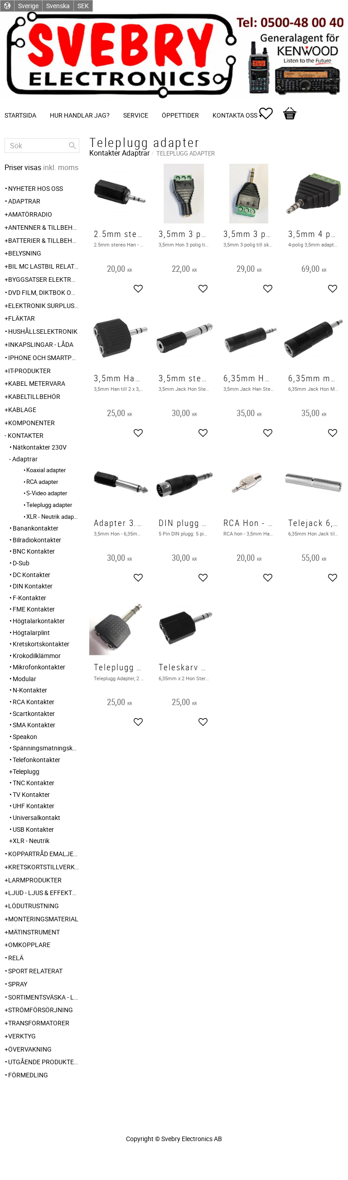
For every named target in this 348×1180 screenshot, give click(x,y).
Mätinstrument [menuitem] (34, 932)
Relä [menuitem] (16, 957)
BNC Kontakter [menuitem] (34, 551)
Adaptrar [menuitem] (24, 201)
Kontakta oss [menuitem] (235, 115)
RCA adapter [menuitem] (42, 482)
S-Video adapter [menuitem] (46, 493)
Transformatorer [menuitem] (38, 1023)
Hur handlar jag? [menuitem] (80, 115)
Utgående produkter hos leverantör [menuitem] (43, 1061)
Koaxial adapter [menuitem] (46, 470)
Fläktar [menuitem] (21, 318)
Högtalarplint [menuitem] (31, 632)
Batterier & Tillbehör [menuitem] (43, 240)
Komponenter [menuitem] (31, 422)
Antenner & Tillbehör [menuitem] (43, 227)
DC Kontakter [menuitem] (31, 574)
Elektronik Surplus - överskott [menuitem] (43, 305)
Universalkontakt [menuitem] (36, 817)
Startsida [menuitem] (20, 115)
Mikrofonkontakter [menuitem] (39, 667)
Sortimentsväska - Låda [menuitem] (43, 997)
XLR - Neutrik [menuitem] (31, 840)
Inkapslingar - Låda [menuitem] (40, 344)
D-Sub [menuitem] (21, 563)
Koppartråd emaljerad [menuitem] (43, 853)
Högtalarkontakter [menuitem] (39, 620)
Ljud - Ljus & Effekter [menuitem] (43, 892)
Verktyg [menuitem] (22, 1036)
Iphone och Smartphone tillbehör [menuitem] (43, 357)
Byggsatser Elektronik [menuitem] (43, 279)
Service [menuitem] (135, 115)
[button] (270, 113)
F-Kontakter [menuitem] (29, 597)
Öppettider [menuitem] (180, 115)
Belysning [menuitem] (24, 253)
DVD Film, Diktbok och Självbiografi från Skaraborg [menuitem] (43, 292)
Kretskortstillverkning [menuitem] (43, 866)
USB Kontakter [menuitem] (33, 829)
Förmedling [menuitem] (28, 1075)
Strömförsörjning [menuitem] (40, 1009)
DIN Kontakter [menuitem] (33, 586)
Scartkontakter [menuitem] (34, 713)
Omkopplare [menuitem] (29, 944)
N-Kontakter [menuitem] (30, 690)
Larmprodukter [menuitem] (35, 880)
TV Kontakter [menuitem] (31, 794)
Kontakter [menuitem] (26, 435)
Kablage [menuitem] (22, 409)
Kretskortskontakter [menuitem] (41, 644)
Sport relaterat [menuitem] (35, 971)
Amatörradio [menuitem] (30, 214)
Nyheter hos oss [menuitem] (35, 188)
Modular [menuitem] (24, 678)
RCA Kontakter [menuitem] (33, 701)
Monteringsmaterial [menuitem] (43, 919)
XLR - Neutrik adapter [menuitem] (52, 516)
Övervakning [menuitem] (30, 1049)
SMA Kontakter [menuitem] (34, 724)
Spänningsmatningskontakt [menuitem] (46, 748)
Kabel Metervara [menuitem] (36, 383)
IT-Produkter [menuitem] (29, 370)
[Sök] (72, 145)
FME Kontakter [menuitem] (34, 609)
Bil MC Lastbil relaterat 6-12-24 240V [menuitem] (43, 266)
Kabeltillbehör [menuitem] (34, 396)
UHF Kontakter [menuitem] (33, 805)
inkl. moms (60, 167)
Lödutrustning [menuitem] (33, 905)
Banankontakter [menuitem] (35, 528)
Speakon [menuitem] (25, 736)
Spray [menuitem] (17, 984)
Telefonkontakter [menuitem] (36, 759)
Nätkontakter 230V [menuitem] (40, 447)
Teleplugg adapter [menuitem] (49, 505)
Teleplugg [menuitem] (26, 771)
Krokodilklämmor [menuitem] (37, 655)
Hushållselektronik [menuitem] (42, 331)
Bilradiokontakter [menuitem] (37, 540)
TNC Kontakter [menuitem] (33, 782)
